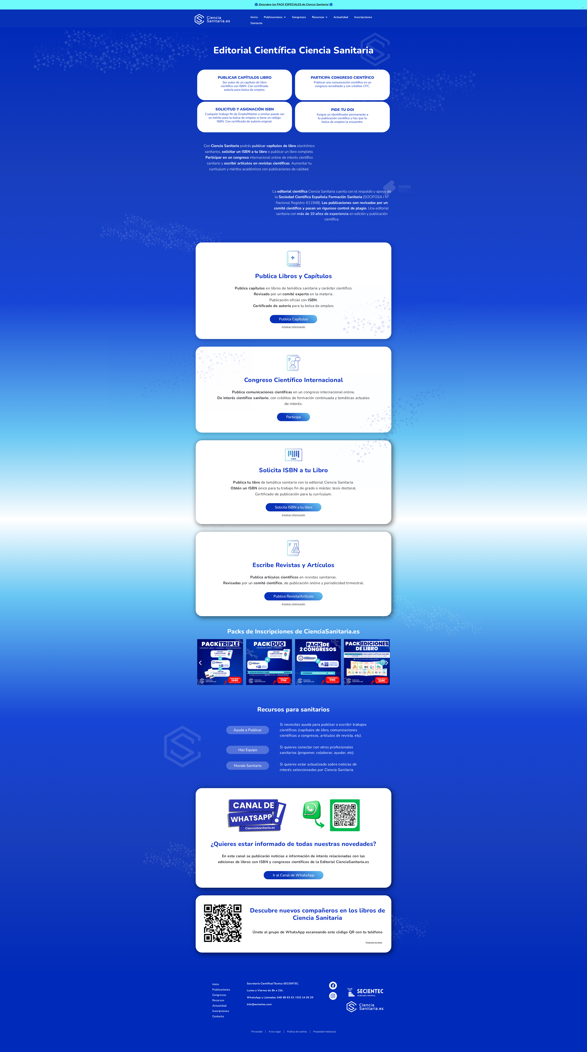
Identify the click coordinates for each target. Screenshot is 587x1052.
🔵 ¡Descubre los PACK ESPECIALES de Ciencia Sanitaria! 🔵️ (294, 4)
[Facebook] (333, 985)
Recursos (318, 17)
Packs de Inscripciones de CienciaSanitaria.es (293, 631)
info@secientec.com (259, 1004)
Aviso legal (275, 1031)
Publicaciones (273, 17)
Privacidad (256, 1031)
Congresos (299, 17)
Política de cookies (297, 1031)
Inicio (254, 17)
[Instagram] (333, 996)
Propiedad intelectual (324, 1031)
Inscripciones (363, 17)
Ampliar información (293, 327)
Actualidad (341, 17)
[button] (200, 663)
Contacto (256, 23)
